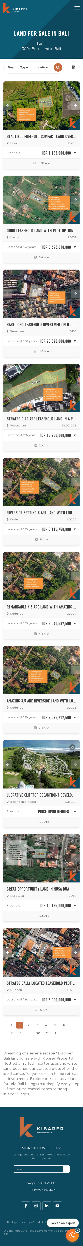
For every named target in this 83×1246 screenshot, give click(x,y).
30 (38, 1033)
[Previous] (11, 1025)
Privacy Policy (42, 1189)
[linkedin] (46, 1205)
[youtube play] (57, 1205)
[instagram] (36, 1205)
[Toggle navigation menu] (77, 8)
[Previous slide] (7, 105)
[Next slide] (75, 105)
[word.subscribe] (66, 1169)
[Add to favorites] (72, 89)
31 (47, 1033)
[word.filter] (74, 67)
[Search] (58, 67)
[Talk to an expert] (72, 1235)
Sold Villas (47, 1183)
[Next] (55, 1033)
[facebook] (25, 1205)
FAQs (30, 1183)
